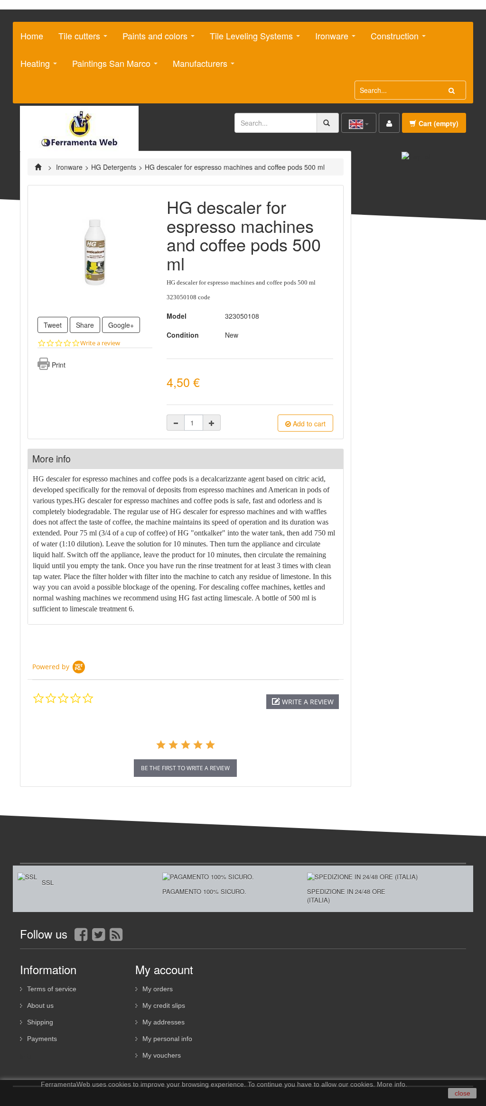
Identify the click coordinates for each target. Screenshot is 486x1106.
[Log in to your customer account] (389, 123)
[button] (302, 701)
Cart (438, 123)
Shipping (40, 1022)
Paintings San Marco (107, 67)
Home (31, 35)
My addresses (163, 1022)
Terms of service (51, 989)
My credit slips (163, 1005)
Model (177, 316)
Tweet (53, 325)
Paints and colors (151, 39)
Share (85, 325)
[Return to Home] (39, 167)
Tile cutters (75, 39)
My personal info (167, 1038)
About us (40, 1005)
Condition (183, 335)
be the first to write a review (185, 768)
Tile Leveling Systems (248, 39)
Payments (42, 1038)
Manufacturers (196, 67)
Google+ (121, 325)
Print (58, 364)
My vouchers (161, 1055)
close (462, 1093)
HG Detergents (113, 167)
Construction (391, 39)
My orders (157, 989)
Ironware (328, 39)
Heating (31, 67)
